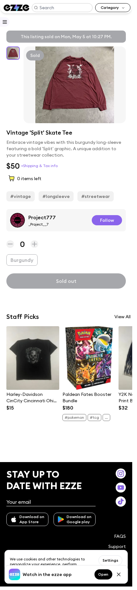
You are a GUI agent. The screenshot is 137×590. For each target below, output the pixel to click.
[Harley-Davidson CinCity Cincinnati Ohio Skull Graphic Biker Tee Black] (32, 358)
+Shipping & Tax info (39, 165)
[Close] (118, 574)
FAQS (120, 536)
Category (110, 7)
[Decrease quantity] (10, 244)
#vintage (20, 196)
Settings (110, 560)
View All (122, 317)
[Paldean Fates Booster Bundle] (88, 358)
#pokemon (74, 417)
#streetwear (95, 196)
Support (117, 546)
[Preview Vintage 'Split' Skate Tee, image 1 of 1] (75, 84)
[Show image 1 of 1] (13, 53)
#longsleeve (56, 196)
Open (103, 574)
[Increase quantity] (34, 244)
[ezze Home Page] (16, 7)
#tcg (94, 417)
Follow (107, 220)
